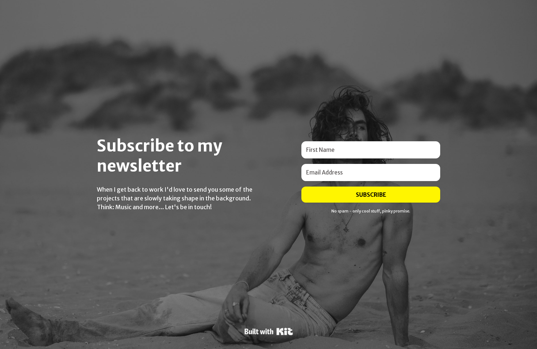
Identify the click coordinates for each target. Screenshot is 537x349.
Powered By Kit (268, 331)
